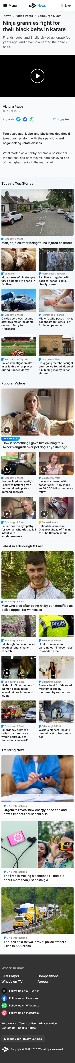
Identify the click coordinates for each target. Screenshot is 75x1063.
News (7, 16)
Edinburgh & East (50, 16)
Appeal (43, 981)
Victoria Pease (13, 106)
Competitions (48, 976)
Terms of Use (27, 1023)
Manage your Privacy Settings (23, 1038)
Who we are (8, 1023)
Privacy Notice (47, 1023)
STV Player (10, 976)
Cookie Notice (27, 1027)
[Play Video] (38, 76)
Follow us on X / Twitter (24, 990)
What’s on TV (12, 981)
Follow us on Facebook (23, 998)
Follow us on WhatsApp (24, 1005)
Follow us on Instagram (24, 1012)
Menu (13, 5)
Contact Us (8, 1027)
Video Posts (24, 16)
